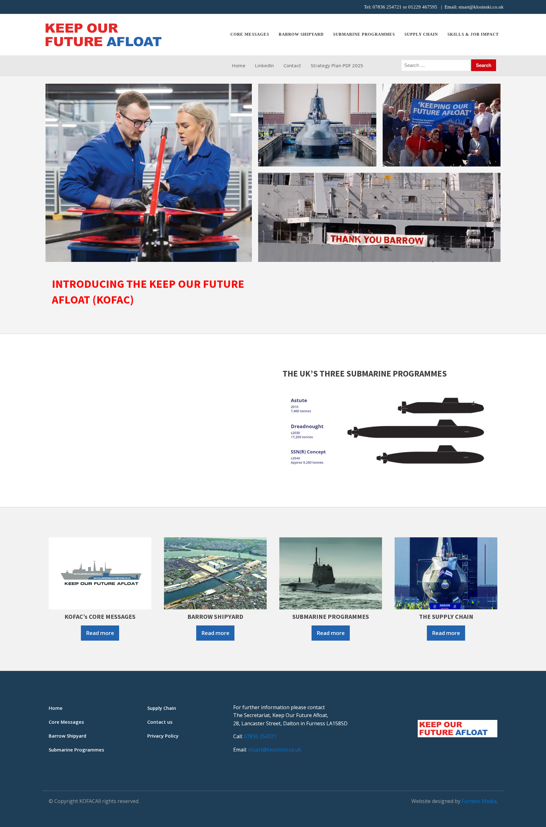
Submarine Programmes (76, 749)
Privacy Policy (163, 736)
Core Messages (249, 34)
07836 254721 (387, 6)
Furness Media (479, 801)
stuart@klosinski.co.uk (481, 6)
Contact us (160, 722)
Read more (100, 633)
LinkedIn (264, 65)
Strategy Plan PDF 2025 (337, 65)
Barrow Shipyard (301, 34)
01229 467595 (422, 6)
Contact (292, 65)
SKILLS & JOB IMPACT (473, 34)
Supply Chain (421, 34)
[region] (273, 173)
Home (239, 65)
